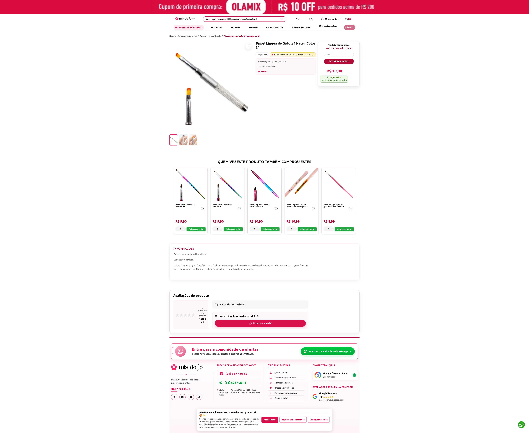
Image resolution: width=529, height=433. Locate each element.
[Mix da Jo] (187, 367)
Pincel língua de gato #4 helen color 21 (242, 36)
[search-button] (282, 19)
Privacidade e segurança (283, 393)
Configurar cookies (319, 420)
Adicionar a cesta (196, 229)
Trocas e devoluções (282, 387)
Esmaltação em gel (274, 27)
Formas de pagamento (282, 377)
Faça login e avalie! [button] (262, 323)
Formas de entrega (281, 382)
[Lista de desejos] (297, 19)
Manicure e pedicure (301, 27)
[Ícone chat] (310, 19)
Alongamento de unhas (187, 36)
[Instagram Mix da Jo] (182, 397)
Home (171, 36)
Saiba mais (263, 71)
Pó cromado (216, 27)
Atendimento (278, 398)
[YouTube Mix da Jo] (191, 397)
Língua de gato (215, 36)
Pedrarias (253, 27)
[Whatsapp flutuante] (521, 425)
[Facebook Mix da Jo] (174, 397)
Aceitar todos (270, 420)
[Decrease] (177, 228)
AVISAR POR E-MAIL (339, 61)
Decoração (235, 27)
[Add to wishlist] (248, 46)
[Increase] (184, 228)
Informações (183, 248)
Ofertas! (349, 27)
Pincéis (203, 36)
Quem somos (278, 372)
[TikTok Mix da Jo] (199, 397)
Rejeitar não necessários (293, 420)
